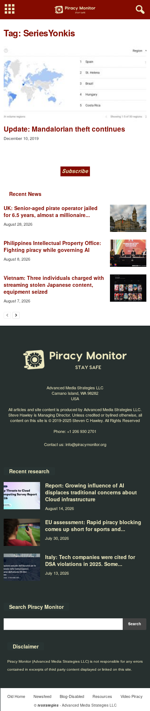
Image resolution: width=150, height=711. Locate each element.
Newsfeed (42, 696)
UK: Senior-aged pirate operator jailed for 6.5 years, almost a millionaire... (51, 211)
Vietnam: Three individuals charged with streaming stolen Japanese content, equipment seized (54, 284)
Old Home (16, 696)
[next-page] (16, 315)
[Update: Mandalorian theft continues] (75, 84)
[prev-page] (7, 315)
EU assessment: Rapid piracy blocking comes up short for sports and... (93, 525)
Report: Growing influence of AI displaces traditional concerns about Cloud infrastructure (91, 492)
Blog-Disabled (72, 696)
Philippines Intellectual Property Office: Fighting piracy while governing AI (52, 246)
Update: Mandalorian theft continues (64, 129)
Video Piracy (132, 696)
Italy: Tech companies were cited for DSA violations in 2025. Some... (90, 560)
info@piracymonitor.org (86, 444)
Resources (102, 696)
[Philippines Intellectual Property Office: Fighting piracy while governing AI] (128, 253)
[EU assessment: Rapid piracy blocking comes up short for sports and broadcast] (22, 532)
